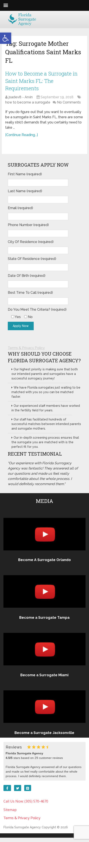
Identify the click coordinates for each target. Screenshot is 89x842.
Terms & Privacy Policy (26, 348)
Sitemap (10, 809)
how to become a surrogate (27, 102)
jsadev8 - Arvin (20, 97)
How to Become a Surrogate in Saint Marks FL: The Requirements (41, 81)
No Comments (69, 102)
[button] (5, 38)
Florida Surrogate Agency (22, 827)
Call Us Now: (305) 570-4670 (25, 801)
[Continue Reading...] (21, 135)
